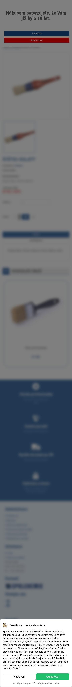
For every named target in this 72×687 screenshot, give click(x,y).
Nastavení (19, 676)
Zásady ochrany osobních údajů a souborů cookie (36, 683)
